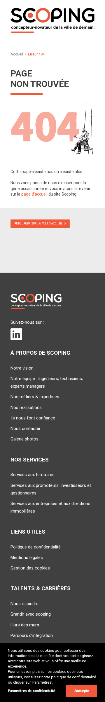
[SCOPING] (52, 20)
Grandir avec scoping (30, 614)
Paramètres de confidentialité (31, 691)
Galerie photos (24, 439)
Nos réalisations (26, 407)
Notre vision (22, 368)
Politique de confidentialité (35, 547)
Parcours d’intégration (31, 635)
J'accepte (81, 691)
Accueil (16, 54)
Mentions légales (26, 557)
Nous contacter (25, 428)
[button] (16, 336)
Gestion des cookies (30, 568)
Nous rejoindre (24, 603)
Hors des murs (24, 625)
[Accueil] (36, 301)
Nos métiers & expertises (34, 396)
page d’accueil (34, 194)
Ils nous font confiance (32, 418)
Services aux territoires (32, 474)
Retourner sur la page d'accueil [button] (38, 223)
